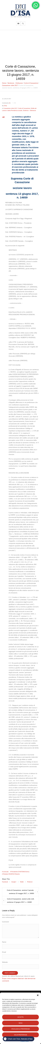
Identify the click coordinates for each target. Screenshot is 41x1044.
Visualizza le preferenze (20, 1029)
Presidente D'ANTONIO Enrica (20, 871)
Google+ (14, 882)
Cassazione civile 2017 (10, 85)
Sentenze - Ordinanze (15, 83)
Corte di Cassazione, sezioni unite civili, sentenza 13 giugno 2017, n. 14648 (20, 900)
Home (4, 83)
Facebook (5, 882)
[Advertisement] (20, 46)
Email (4, 952)
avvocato (6, 871)
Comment (5, 922)
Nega (20, 1023)
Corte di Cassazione (31, 83)
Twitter (22, 882)
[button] (38, 995)
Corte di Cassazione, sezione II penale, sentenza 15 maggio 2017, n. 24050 (20, 891)
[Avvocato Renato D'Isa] (20, 10)
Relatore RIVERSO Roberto (11, 874)
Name (4, 942)
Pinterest (29, 882)
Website (5, 962)
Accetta (20, 1017)
